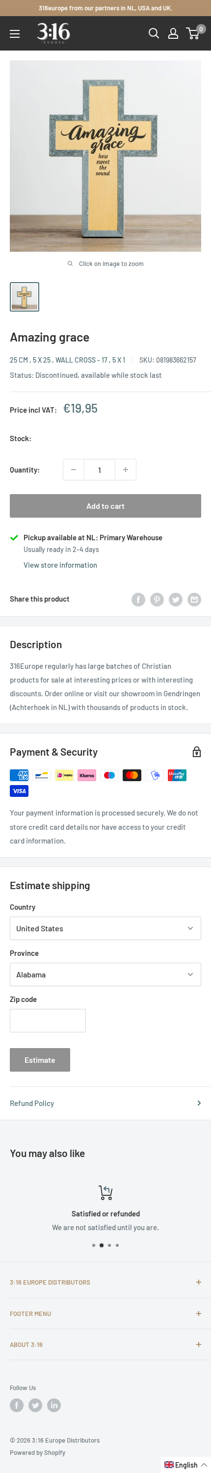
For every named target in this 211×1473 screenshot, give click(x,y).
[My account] (173, 33)
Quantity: (25, 469)
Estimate (40, 1059)
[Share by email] (194, 598)
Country (22, 906)
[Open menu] (15, 34)
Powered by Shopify (37, 1452)
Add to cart (105, 505)
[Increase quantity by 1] (125, 469)
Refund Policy (32, 1103)
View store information (60, 564)
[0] (193, 33)
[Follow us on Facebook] (17, 1405)
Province (24, 952)
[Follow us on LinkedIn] (54, 1405)
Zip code (23, 999)
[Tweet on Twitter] (176, 598)
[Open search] (154, 33)
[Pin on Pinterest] (157, 598)
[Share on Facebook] (138, 598)
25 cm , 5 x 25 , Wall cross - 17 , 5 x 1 (67, 360)
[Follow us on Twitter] (35, 1405)
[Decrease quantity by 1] (73, 469)
